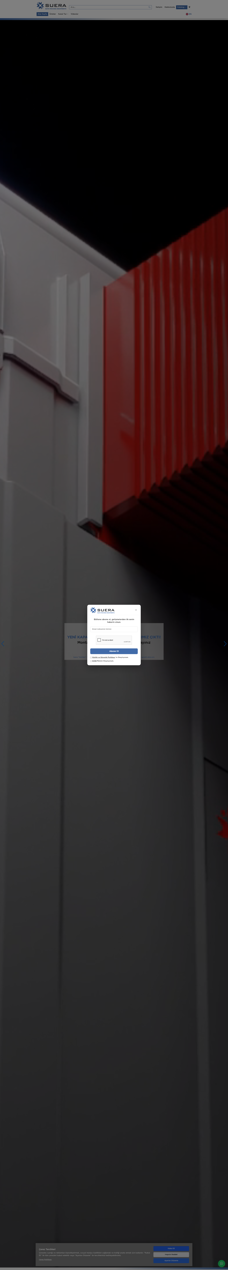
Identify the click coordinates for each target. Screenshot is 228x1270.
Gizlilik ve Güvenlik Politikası (103, 657)
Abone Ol (114, 651)
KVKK (94, 661)
